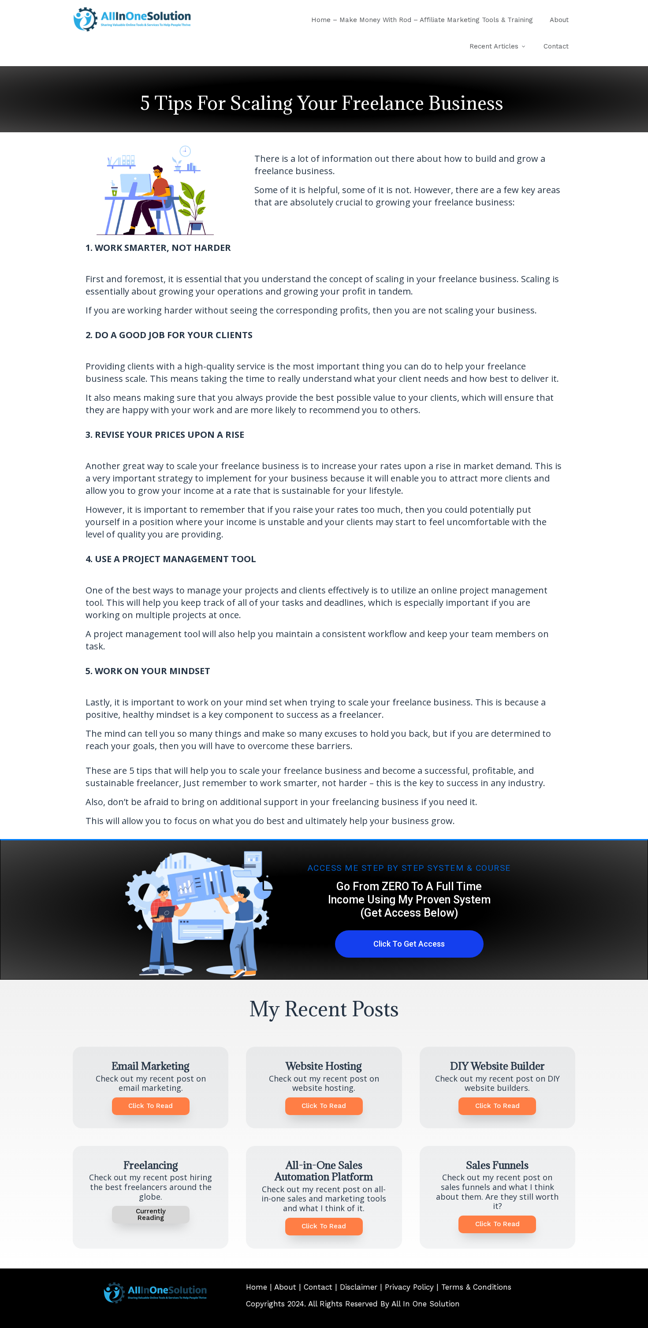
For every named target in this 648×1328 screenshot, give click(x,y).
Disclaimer (358, 1287)
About (284, 1287)
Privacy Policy (409, 1287)
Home (256, 1287)
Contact (318, 1287)
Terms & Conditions (476, 1287)
